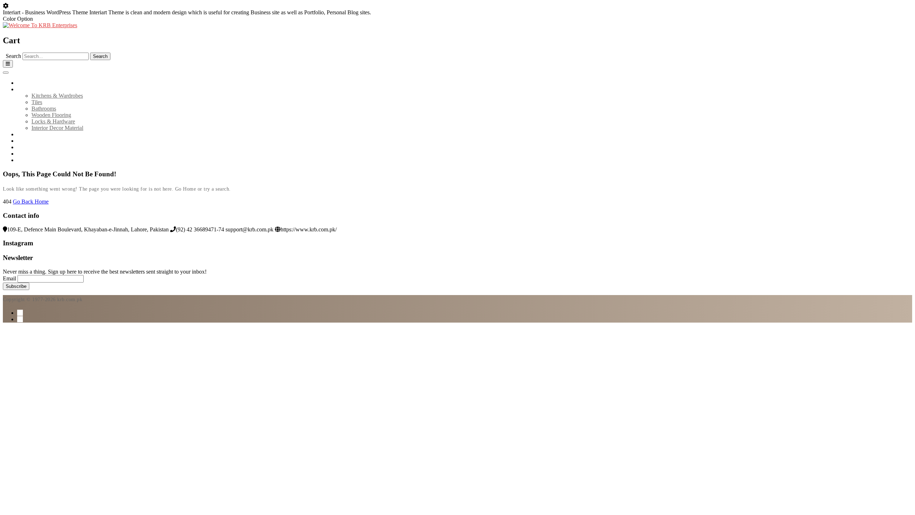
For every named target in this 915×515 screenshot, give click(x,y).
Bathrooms (43, 109)
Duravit (25, 141)
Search (13, 56)
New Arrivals (32, 134)
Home (24, 83)
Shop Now (29, 160)
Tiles (36, 102)
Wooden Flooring (51, 115)
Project (25, 147)
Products (27, 89)
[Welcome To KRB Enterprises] (40, 25)
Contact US (30, 154)
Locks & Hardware (53, 121)
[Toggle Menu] (6, 73)
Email (9, 278)
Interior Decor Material (57, 128)
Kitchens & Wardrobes (57, 96)
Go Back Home (31, 201)
